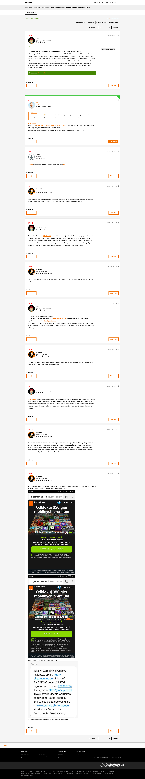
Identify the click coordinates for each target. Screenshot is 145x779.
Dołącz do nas (98, 2)
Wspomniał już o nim (52, 125)
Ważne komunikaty (35, 773)
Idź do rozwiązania (114, 18)
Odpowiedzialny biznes (40, 771)
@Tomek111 (34, 113)
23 (110, 27)
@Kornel (30, 164)
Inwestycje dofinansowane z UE (28, 775)
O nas (78, 754)
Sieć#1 (31, 771)
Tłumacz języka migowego (92, 771)
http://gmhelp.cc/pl (50, 321)
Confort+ (103, 771)
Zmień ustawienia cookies (63, 771)
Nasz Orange (28, 7)
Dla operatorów (61, 754)
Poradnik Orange (111, 771)
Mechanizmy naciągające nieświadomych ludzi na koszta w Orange (55, 51)
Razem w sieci (51, 771)
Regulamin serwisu (46, 773)
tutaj (64, 164)
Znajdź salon (42, 754)
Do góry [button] (5, 745)
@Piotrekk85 (47, 236)
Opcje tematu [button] (30, 12)
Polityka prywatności (68, 773)
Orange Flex (24, 771)
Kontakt (78, 756)
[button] (118, 35)
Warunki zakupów (57, 773)
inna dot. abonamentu (108, 49)
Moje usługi (37, 7)
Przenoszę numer (25, 754)
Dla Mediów (61, 757)
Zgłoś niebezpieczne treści (77, 771)
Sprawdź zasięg (43, 756)
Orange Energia (25, 773)
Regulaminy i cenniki (26, 757)
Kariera (78, 757)
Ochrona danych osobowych (82, 773)
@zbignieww (63, 125)
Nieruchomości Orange (96, 773)
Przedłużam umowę (25, 756)
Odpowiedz (113, 85)
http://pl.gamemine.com (59, 318)
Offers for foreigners (108, 773)
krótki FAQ (40, 125)
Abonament (45, 7)
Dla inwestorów (61, 756)
